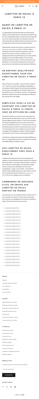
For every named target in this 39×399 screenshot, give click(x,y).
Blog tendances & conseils (9, 302)
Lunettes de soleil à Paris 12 (12, 235)
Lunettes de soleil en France (10, 317)
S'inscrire (9, 375)
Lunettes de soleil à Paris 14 (12, 238)
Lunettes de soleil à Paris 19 (12, 220)
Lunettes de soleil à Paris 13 (12, 223)
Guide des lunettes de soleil (9, 305)
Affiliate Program (7, 342)
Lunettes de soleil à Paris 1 (12, 241)
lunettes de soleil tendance (9, 49)
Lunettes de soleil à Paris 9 (12, 247)
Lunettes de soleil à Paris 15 (12, 211)
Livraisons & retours (7, 348)
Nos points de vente (7, 330)
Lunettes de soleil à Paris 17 (12, 226)
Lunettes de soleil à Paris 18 (12, 214)
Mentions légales (7, 354)
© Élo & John (19, 395)
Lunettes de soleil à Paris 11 (12, 232)
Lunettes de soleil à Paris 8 (12, 256)
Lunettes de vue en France (9, 320)
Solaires (4, 280)
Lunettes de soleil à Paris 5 (12, 244)
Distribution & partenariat (9, 339)
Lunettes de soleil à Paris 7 (12, 250)
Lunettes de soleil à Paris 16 (12, 229)
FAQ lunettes (5, 314)
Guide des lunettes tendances (10, 308)
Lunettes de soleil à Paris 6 (12, 253)
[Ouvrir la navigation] (2, 6)
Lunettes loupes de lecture (9, 283)
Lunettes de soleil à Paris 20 (12, 217)
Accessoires (5, 289)
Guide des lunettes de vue (9, 311)
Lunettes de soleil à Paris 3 (12, 259)
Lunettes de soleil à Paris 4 (12, 262)
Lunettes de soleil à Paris (12, 208)
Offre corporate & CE (8, 345)
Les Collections (6, 286)
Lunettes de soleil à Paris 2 (12, 265)
